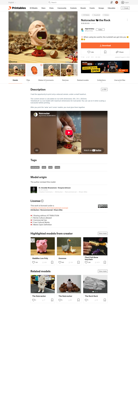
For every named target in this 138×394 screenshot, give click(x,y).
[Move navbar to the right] (117, 8)
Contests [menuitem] (73, 8)
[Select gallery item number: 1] (39, 253)
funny (57, 167)
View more (103, 233)
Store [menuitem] (43, 8)
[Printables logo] (17, 8)
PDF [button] (105, 89)
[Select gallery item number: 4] (44, 253)
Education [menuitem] (111, 8)
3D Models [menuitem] (34, 8)
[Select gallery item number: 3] (42, 253)
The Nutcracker (39, 296)
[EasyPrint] (111, 2)
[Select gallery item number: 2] (41, 253)
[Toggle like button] (33, 262)
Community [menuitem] (61, 8)
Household (97, 15)
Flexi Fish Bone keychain (91, 258)
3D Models (86, 15)
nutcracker (35, 167)
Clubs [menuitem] (51, 8)
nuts (43, 167)
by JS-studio (43, 190)
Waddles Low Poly (40, 258)
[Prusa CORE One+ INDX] (105, 67)
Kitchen (106, 15)
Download (106, 45)
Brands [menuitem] (83, 8)
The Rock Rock (91, 296)
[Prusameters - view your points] (116, 2)
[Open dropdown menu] (127, 20)
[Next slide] (76, 70)
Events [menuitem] (92, 8)
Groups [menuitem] (101, 8)
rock (50, 167)
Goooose (62, 258)
